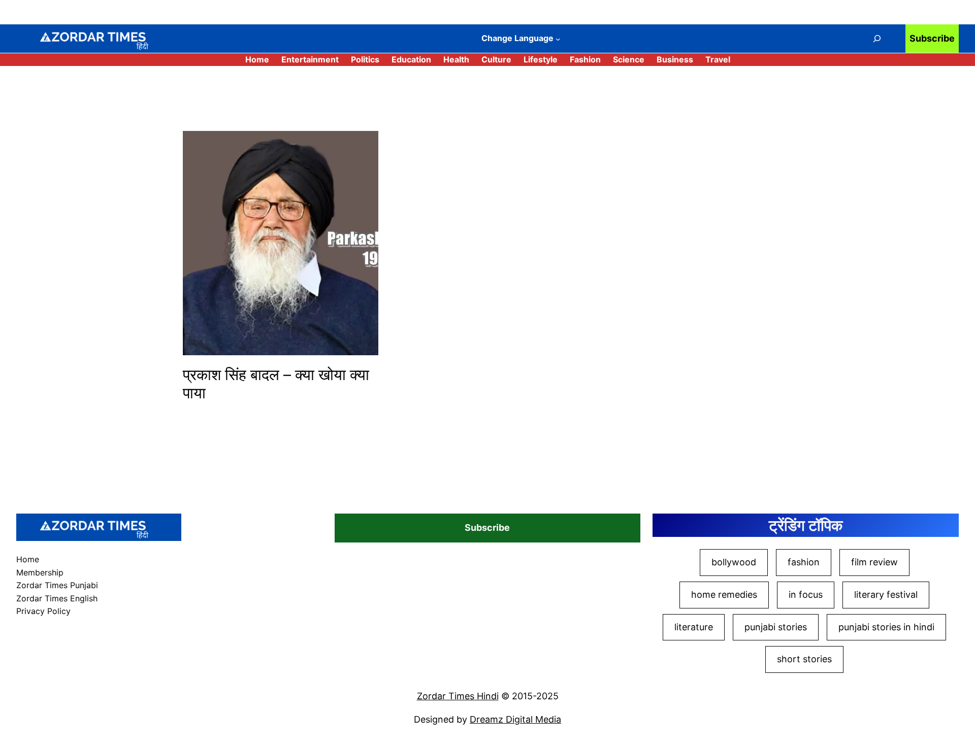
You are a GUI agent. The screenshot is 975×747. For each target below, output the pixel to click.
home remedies (724, 594)
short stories (804, 659)
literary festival (886, 594)
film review (874, 562)
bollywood (733, 562)
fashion (804, 562)
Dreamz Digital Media (515, 719)
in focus (806, 594)
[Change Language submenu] (558, 39)
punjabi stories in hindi (886, 627)
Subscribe (932, 38)
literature (693, 627)
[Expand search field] (877, 38)
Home (257, 59)
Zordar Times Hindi (458, 696)
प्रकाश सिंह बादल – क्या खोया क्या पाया (276, 383)
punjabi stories (775, 627)
